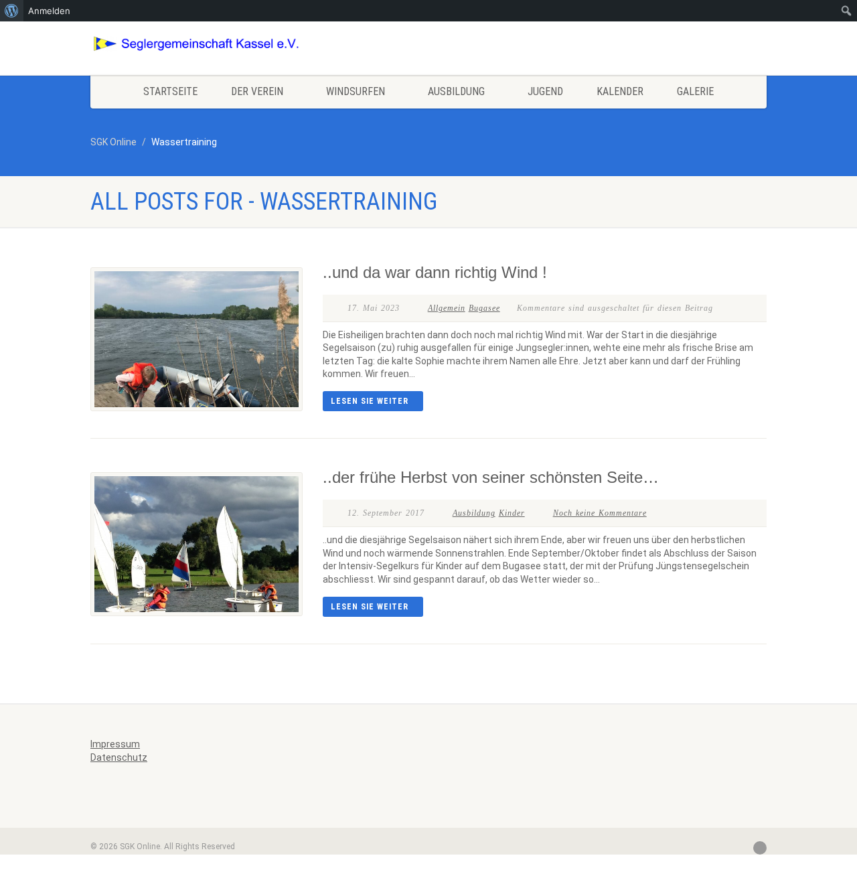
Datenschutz (118, 757)
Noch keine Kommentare (600, 513)
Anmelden (49, 10)
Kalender (620, 91)
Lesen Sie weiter (369, 401)
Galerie (695, 91)
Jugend (545, 91)
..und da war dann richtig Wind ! (435, 272)
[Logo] (196, 43)
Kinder (512, 513)
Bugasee (484, 308)
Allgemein (446, 308)
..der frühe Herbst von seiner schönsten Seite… (491, 477)
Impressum (115, 744)
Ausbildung (456, 91)
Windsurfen (355, 91)
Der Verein (257, 91)
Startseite (170, 91)
